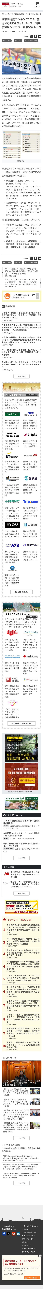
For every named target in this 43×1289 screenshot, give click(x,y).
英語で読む (18, 41)
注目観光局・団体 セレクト (18, 614)
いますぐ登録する (33, 1278)
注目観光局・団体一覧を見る (21, 723)
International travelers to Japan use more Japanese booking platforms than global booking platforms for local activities (20, 1166)
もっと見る (21, 376)
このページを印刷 (31, 41)
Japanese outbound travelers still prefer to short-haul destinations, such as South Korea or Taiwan (21, 1175)
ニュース (10, 14)
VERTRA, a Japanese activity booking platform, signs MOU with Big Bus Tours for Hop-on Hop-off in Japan (21, 1158)
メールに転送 (7, 41)
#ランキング (22, 31)
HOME (4, 14)
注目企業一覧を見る (21, 592)
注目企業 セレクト (14, 394)
